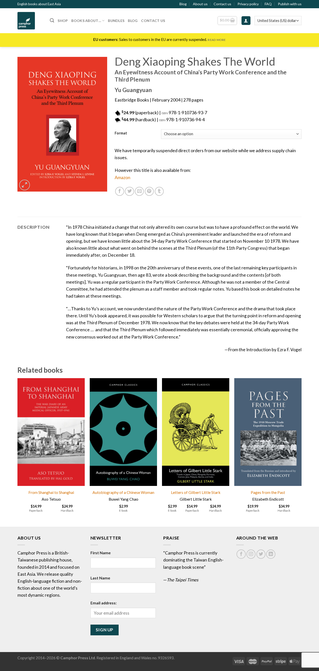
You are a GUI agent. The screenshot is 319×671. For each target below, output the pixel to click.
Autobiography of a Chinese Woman (123, 492)
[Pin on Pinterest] (149, 191)
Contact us (222, 4)
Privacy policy (248, 4)
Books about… (86, 20)
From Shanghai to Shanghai (51, 492)
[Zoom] (24, 185)
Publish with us (290, 4)
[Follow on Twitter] (260, 554)
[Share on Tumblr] (159, 191)
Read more (217, 40)
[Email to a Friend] (139, 191)
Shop (63, 20)
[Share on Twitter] (129, 191)
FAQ (268, 4)
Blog (183, 4)
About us (200, 4)
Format (121, 133)
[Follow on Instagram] (250, 554)
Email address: (103, 602)
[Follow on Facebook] (241, 554)
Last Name (100, 577)
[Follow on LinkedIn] (270, 554)
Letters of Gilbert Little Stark (196, 492)
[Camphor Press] (29, 20)
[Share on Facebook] (119, 191)
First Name (100, 552)
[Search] (52, 20)
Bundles (116, 20)
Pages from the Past (268, 492)
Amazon (122, 177)
